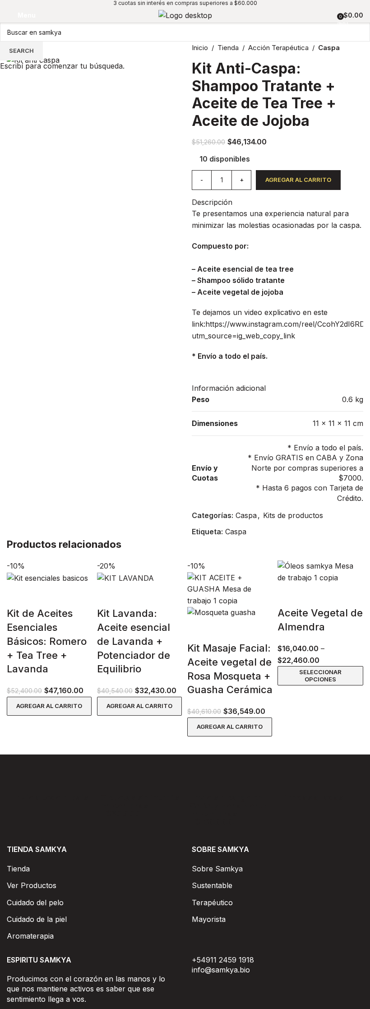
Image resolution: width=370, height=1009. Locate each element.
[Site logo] (185, 14)
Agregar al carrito (298, 179)
